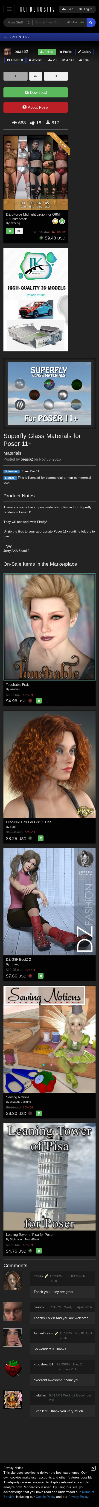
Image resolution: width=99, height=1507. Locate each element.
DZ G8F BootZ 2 (18, 959)
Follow (48, 52)
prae (13, 827)
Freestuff (16, 60)
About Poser (38, 107)
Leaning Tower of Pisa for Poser (30, 1234)
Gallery (86, 52)
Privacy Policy (78, 1496)
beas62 (27, 459)
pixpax (38, 1276)
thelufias (40, 1395)
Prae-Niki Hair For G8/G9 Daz (28, 822)
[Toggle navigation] (9, 9)
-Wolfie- (15, 689)
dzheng (14, 964)
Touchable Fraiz (18, 685)
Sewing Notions (17, 1097)
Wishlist (36, 60)
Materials (12, 453)
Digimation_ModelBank (24, 1239)
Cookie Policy (45, 1496)
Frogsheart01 (43, 1364)
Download (38, 92)
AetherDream (43, 1333)
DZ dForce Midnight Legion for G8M (33, 214)
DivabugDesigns (20, 1101)
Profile (67, 52)
